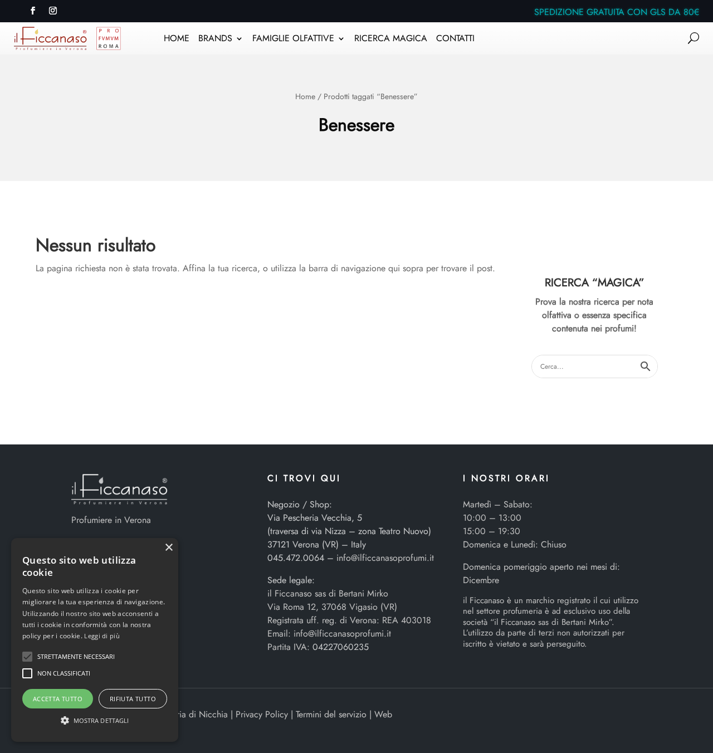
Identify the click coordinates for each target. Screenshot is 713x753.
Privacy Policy (262, 714)
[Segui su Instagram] (53, 10)
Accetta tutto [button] (57, 699)
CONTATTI (455, 40)
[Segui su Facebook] (33, 10)
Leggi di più (102, 636)
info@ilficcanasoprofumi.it (385, 557)
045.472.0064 (295, 557)
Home (305, 96)
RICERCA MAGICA (390, 40)
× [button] (168, 548)
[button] (27, 657)
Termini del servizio (331, 714)
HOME (176, 40)
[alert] (94, 640)
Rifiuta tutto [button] (133, 699)
